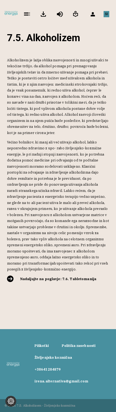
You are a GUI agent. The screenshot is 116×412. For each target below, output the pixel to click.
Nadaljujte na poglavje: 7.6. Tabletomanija (58, 279)
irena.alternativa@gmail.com (61, 381)
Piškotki (42, 345)
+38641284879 (48, 369)
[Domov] (11, 14)
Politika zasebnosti (78, 345)
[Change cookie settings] (10, 401)
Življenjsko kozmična (53, 357)
